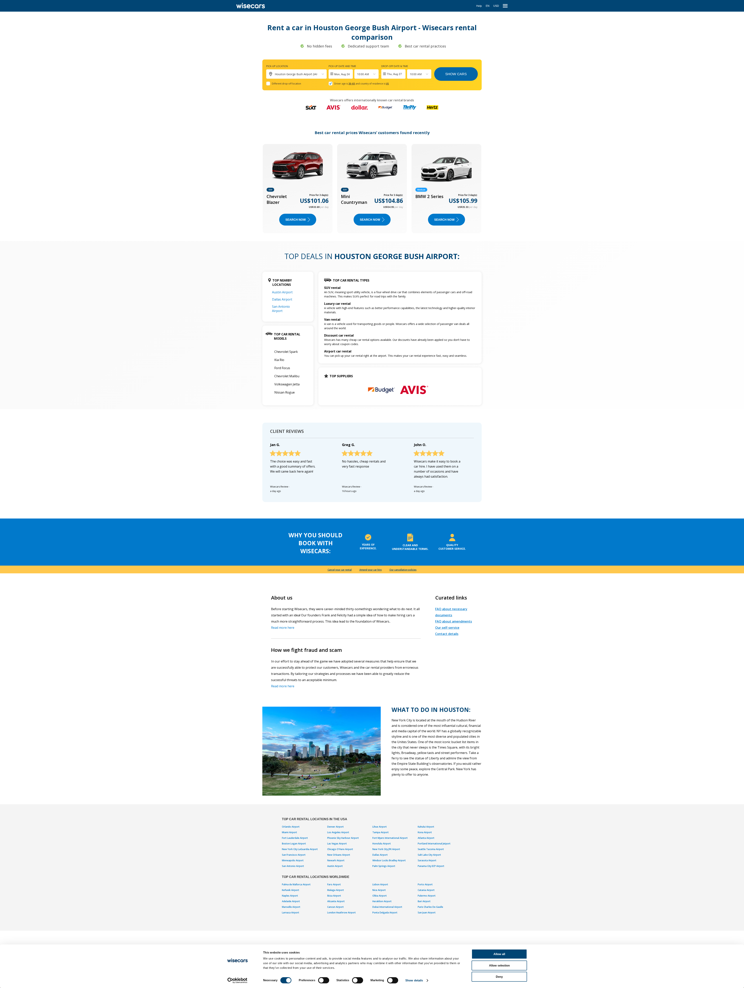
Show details (414, 980)
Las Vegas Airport (337, 843)
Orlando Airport (291, 826)
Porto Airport (425, 884)
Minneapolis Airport (293, 860)
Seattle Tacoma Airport (431, 849)
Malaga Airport (335, 890)
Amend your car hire (370, 569)
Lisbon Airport (380, 884)
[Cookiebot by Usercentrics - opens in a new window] (237, 980)
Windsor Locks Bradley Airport (389, 860)
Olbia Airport (379, 895)
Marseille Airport (291, 907)
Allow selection (499, 965)
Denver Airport (335, 826)
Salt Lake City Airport (429, 854)
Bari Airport (424, 901)
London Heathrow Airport (341, 912)
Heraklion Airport (382, 901)
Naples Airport (290, 895)
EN (487, 5)
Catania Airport (426, 890)
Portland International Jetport (434, 843)
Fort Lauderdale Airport (295, 838)
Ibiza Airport (334, 895)
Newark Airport (335, 860)
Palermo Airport (427, 895)
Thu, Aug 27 (394, 74)
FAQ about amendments (453, 621)
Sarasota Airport (427, 860)
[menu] (505, 5)
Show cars (456, 74)
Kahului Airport (426, 826)
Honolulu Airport (381, 843)
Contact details (446, 634)
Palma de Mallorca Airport (296, 884)
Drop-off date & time (394, 66)
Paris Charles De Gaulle (430, 907)
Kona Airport (425, 832)
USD (496, 5)
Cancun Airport (335, 907)
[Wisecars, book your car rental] (250, 6)
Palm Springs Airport (383, 866)
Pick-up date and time (342, 66)
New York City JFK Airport (386, 849)
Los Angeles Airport (338, 832)
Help (479, 5)
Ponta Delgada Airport (384, 912)
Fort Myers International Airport (390, 838)
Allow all (499, 954)
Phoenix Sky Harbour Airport (343, 838)
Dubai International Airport (387, 907)
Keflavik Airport (290, 890)
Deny (499, 976)
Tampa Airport (380, 832)
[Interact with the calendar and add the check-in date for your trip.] (341, 74)
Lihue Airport (379, 826)
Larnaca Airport (290, 912)
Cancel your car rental (340, 569)
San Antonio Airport (281, 308)
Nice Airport (379, 890)
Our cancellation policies (403, 569)
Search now (295, 219)
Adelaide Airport (291, 901)
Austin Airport (282, 292)
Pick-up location (277, 66)
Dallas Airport (282, 299)
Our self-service (447, 627)
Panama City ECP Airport (431, 866)
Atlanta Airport (426, 838)
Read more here (282, 627)
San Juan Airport (427, 912)
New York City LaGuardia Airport (300, 849)
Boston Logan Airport (294, 843)
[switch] (323, 980)
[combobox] (357, 74)
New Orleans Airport (338, 854)
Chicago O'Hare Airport (340, 849)
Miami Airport (289, 832)
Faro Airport (334, 884)
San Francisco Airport (294, 854)
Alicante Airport (336, 901)
